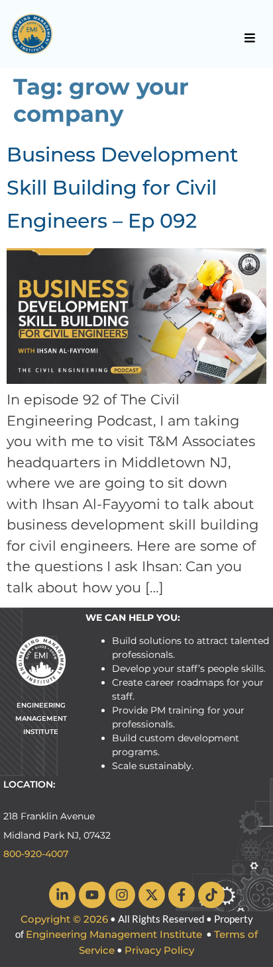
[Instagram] (122, 895)
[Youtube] (92, 895)
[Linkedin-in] (62, 895)
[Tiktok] (211, 895)
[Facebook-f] (181, 895)
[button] (250, 38)
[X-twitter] (151, 895)
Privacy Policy (159, 950)
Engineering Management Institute (114, 934)
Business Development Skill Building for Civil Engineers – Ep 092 (122, 187)
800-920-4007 (35, 854)
